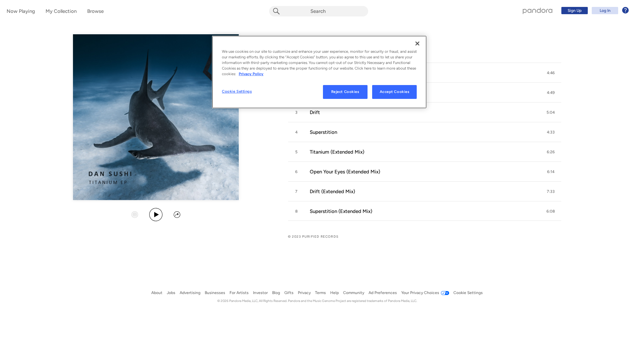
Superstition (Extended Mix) (341, 211)
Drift (315, 112)
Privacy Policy (251, 74)
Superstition (323, 132)
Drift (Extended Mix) (332, 191)
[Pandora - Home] (537, 10)
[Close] (417, 43)
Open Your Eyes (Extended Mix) (345, 172)
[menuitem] (594, 10)
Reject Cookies (345, 91)
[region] (319, 72)
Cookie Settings (237, 91)
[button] (550, 73)
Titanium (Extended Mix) (337, 152)
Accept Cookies (394, 91)
